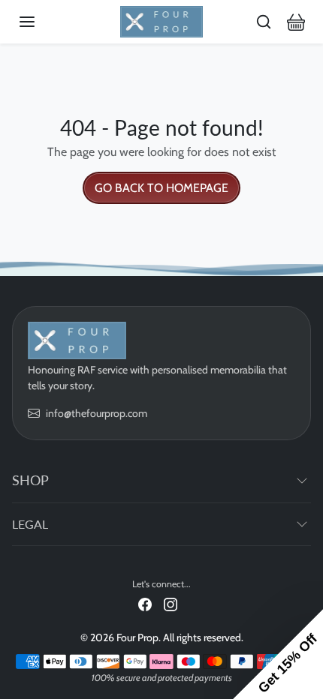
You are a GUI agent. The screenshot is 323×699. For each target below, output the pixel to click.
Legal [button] (30, 524)
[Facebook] (145, 604)
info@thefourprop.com (96, 413)
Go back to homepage (161, 188)
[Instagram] (170, 604)
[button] (42, 22)
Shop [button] (30, 480)
